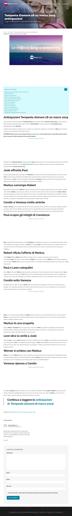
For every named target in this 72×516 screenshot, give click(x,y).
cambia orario (35, 134)
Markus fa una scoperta (10, 105)
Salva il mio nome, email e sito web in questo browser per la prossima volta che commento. (33, 493)
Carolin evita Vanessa (9, 104)
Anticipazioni (10, 32)
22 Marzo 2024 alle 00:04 (14, 426)
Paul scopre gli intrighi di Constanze (13, 98)
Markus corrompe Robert (10, 95)
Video (34, 412)
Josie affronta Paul (8, 93)
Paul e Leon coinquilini (9, 102)
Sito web (8, 486)
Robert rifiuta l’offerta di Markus (11, 100)
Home (5, 32)
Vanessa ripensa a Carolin (10, 110)
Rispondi (6, 440)
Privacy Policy (50, 512)
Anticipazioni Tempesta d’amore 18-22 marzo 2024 (16, 92)
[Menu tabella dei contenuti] (65, 89)
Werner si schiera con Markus (11, 109)
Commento (9, 453)
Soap (21, 412)
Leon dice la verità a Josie (10, 107)
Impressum (59, 512)
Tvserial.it (11, 3)
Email (8, 479)
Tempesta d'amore (27, 412)
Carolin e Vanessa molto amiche (12, 97)
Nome (8, 472)
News (18, 412)
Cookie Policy (41, 512)
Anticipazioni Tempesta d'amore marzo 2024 (15, 112)
